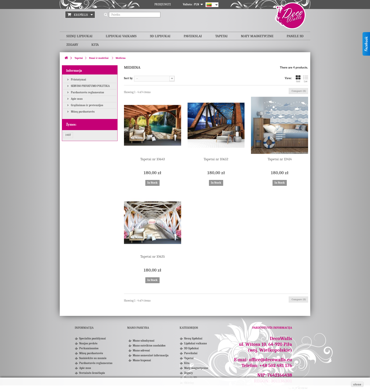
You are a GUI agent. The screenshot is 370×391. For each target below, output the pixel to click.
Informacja (74, 71)
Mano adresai (141, 350)
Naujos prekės (88, 343)
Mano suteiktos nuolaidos (149, 345)
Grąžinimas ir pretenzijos (86, 105)
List (305, 81)
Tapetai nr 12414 (280, 159)
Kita (95, 45)
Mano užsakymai (143, 340)
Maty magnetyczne (257, 36)
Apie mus (76, 98)
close (357, 384)
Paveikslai (193, 36)
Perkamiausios (88, 348)
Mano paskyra (138, 328)
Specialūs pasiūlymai (92, 338)
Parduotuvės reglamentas (87, 92)
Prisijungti (162, 4)
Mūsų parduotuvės (82, 111)
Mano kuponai (142, 360)
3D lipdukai (160, 36)
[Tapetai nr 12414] (279, 125)
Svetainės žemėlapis (92, 373)
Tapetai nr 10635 (152, 256)
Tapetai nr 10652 (216, 159)
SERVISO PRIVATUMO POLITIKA (90, 86)
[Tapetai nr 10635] (152, 222)
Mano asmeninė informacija (151, 355)
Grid (298, 81)
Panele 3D (295, 36)
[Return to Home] (66, 58)
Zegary (72, 45)
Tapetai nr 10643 (152, 159)
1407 (68, 135)
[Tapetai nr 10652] (216, 125)
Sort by (128, 78)
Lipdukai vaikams (121, 36)
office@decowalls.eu (270, 360)
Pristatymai (78, 79)
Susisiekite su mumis (92, 358)
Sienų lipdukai (79, 36)
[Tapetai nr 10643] (152, 125)
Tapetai (221, 36)
